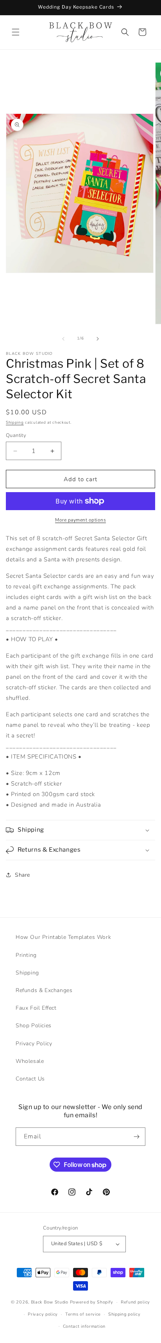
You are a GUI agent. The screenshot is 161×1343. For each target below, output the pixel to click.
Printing (26, 955)
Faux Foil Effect (36, 1008)
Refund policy (135, 1302)
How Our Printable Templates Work (63, 937)
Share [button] (22, 875)
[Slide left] (63, 338)
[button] (15, 32)
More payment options (80, 520)
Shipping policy (124, 1314)
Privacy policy (43, 1314)
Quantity (16, 435)
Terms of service (83, 1314)
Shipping (15, 422)
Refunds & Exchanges (44, 990)
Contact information (84, 1326)
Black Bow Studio (49, 1302)
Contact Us (30, 1078)
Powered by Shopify (92, 1302)
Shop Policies (34, 1025)
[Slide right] (97, 338)
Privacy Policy (34, 1043)
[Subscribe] (136, 1136)
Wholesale (30, 1061)
